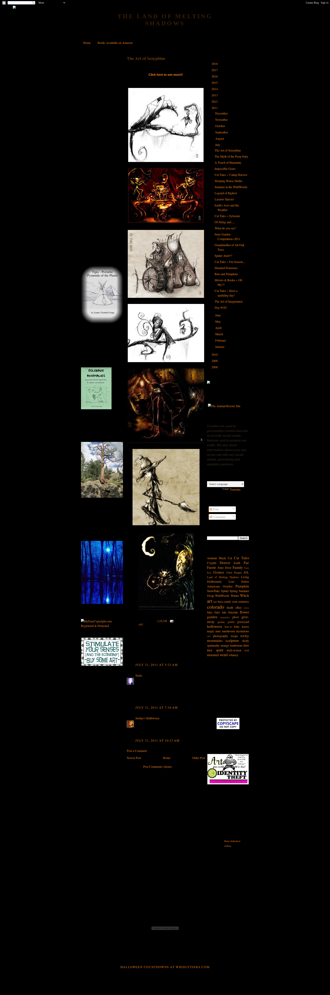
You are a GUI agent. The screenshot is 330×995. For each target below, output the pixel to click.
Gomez (218, 572)
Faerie (211, 567)
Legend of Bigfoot (226, 193)
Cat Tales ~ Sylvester (227, 216)
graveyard (243, 622)
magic (210, 631)
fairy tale (220, 612)
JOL (246, 572)
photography (220, 636)
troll (246, 650)
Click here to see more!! (166, 74)
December (221, 113)
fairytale (233, 612)
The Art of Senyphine (146, 58)
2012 (215, 101)
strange (225, 645)
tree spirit (215, 650)
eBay (238, 607)
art (140, 624)
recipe (234, 636)
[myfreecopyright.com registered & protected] (102, 626)
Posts (215, 509)
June (218, 315)
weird (224, 654)
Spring (234, 591)
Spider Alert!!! (223, 256)
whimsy (233, 655)
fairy (210, 612)
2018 (215, 64)
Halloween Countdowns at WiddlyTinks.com (165, 967)
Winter (235, 596)
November (221, 120)
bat (215, 601)
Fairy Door (224, 568)
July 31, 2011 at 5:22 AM (156, 665)
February (221, 340)
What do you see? (225, 228)
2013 (215, 95)
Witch (244, 595)
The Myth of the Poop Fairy (231, 156)
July (218, 145)
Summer (244, 591)
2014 (215, 89)
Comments (219, 517)
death (230, 607)
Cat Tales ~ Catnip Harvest (231, 175)
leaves (245, 626)
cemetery (243, 601)
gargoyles (225, 617)
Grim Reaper (234, 572)
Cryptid (211, 563)
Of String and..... (225, 222)
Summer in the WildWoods (231, 187)
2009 (215, 361)
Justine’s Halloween (147, 718)
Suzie (138, 675)
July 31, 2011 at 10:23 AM (157, 740)
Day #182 (221, 307)
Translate (235, 489)
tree (246, 645)
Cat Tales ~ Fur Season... (230, 262)
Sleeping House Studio (228, 181)
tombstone (236, 645)
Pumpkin (242, 586)
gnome (221, 622)
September (222, 132)
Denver (225, 562)
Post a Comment (137, 751)
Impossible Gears (225, 169)
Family (238, 567)
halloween (214, 626)
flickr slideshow (232, 841)
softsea (227, 846)
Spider (225, 591)
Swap (210, 596)
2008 (215, 367)
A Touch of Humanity (228, 162)
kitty (236, 626)
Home (87, 43)
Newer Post (134, 758)
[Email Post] (171, 621)
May (218, 321)
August (220, 138)
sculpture (232, 640)
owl (209, 636)
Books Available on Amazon (115, 43)
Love (232, 581)
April (218, 328)
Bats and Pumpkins (226, 274)
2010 (215, 354)
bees (220, 601)
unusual (213, 654)
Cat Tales (241, 557)
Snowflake (213, 591)
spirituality (213, 645)
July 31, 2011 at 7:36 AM (156, 707)
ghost (235, 617)
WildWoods (222, 596)
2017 (215, 70)
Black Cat (225, 558)
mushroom (228, 631)
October (220, 126)
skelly (245, 641)
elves (246, 607)
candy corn (230, 601)
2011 (215, 108)
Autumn (212, 558)
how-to (228, 626)
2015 (215, 83)
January (220, 347)
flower (244, 612)
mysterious (242, 631)
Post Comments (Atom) (157, 767)
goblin (231, 622)
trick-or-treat (234, 650)
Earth (237, 563)
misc (218, 631)
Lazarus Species (224, 199)
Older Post (198, 758)
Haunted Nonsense (226, 268)
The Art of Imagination (229, 301)
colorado (215, 606)
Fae (246, 562)
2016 (215, 76)
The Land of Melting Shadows (165, 20)
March (219, 334)
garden (212, 616)
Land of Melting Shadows (223, 577)
